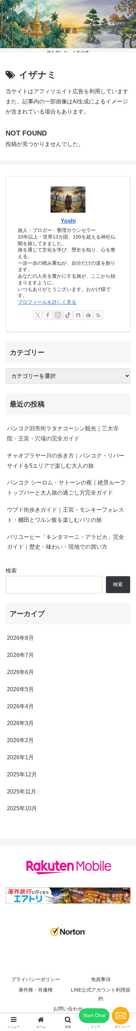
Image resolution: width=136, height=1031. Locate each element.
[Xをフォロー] (37, 315)
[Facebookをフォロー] (47, 315)
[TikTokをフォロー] (68, 315)
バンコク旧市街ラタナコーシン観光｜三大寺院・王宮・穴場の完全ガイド (63, 433)
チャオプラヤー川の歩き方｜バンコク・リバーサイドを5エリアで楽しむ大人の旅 (65, 461)
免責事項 (101, 979)
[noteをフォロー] (78, 315)
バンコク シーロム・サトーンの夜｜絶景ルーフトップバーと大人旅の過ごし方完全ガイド (66, 488)
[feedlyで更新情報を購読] (88, 315)
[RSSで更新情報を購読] (98, 315)
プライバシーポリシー (35, 979)
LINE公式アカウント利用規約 (100, 994)
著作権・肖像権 (35, 990)
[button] (122, 897)
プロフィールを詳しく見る (47, 302)
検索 (11, 570)
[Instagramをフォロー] (57, 315)
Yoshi (68, 221)
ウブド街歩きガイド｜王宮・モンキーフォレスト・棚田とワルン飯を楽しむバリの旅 (65, 515)
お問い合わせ (68, 1008)
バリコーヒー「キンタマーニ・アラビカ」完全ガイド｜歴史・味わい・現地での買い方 (65, 542)
